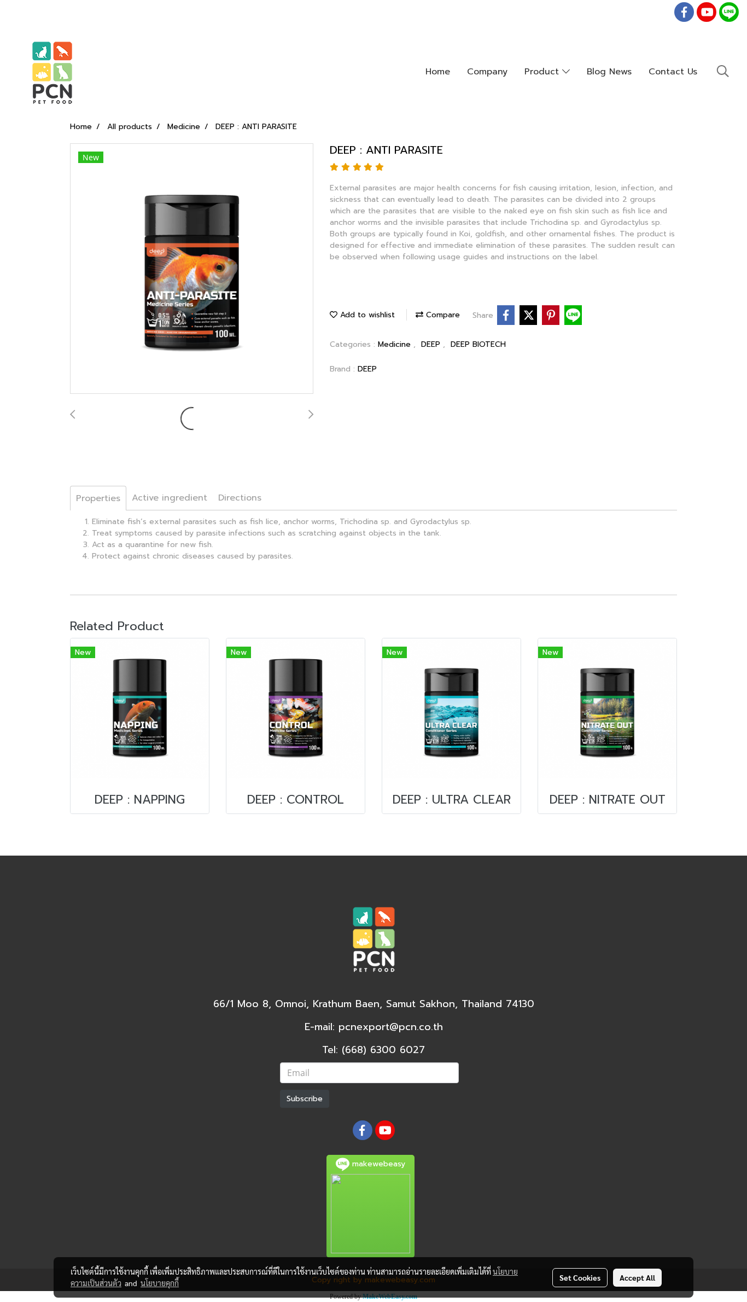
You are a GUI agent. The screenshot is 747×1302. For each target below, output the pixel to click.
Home (437, 71)
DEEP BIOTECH (478, 344)
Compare (441, 315)
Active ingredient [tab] (169, 497)
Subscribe (305, 1099)
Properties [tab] (98, 498)
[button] (723, 71)
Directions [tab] (239, 497)
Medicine (395, 344)
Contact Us (673, 71)
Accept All (637, 1277)
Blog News (609, 71)
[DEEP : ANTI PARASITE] (192, 269)
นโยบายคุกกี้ (160, 1283)
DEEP (432, 344)
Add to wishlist (366, 315)
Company (487, 71)
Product (543, 71)
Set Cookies (579, 1277)
